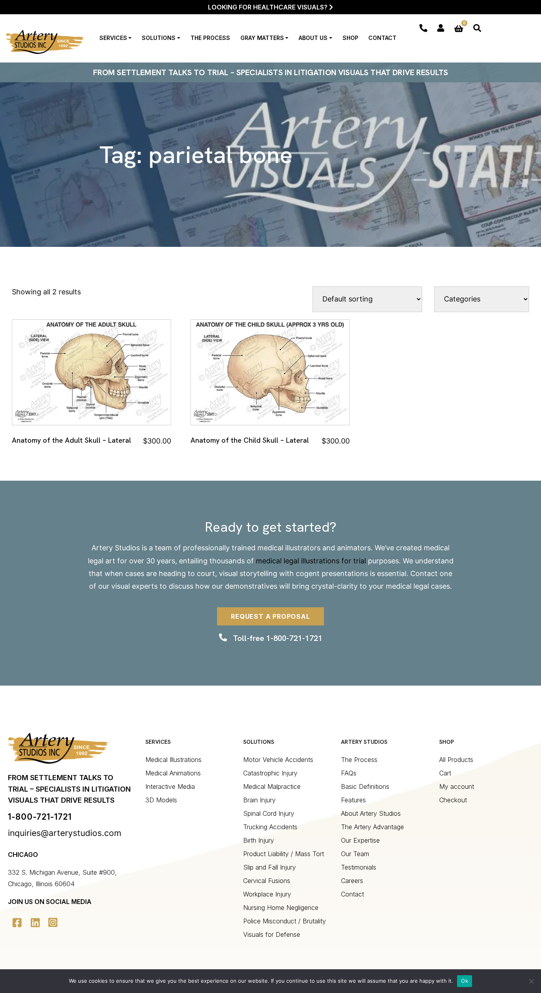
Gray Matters (262, 37)
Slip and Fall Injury (269, 867)
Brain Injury (259, 800)
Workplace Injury (267, 894)
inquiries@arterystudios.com (64, 833)
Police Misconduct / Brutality (284, 921)
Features (353, 800)
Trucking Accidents (270, 827)
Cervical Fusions (266, 881)
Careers (352, 881)
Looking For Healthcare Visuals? (268, 7)
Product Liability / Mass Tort (283, 854)
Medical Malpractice (272, 786)
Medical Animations (173, 773)
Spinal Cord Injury (268, 813)
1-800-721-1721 (40, 817)
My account (456, 786)
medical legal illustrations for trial (311, 561)
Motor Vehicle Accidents (278, 760)
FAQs (348, 773)
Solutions (158, 37)
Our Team (355, 854)
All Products (456, 760)
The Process (210, 37)
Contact (382, 37)
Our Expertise (360, 840)
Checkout (453, 800)
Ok (464, 981)
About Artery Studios (371, 813)
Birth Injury (258, 840)
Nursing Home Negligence (280, 908)
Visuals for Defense (271, 934)
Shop (350, 37)
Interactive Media (170, 786)
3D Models (161, 800)
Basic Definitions (365, 786)
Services (113, 37)
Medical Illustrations (173, 760)
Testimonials (358, 867)
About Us (313, 37)
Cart (445, 773)
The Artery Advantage (372, 827)
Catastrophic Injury (270, 773)
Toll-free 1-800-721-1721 (277, 638)
